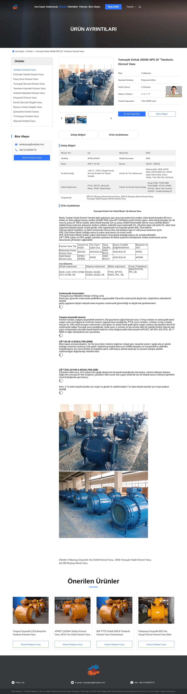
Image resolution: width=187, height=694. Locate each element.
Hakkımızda (52, 7)
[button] (16, 617)
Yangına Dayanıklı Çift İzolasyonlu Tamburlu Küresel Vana (29, 633)
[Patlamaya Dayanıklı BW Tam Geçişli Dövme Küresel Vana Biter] (156, 610)
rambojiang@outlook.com (31, 144)
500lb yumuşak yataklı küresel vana (133, 560)
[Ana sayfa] (15, 7)
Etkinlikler (73, 7)
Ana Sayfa (39, 7)
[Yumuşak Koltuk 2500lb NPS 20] (86, 84)
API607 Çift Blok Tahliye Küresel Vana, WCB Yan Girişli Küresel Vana (72, 633)
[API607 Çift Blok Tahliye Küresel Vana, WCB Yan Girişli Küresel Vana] (72, 610)
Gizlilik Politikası (31, 691)
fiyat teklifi (113, 7)
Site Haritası (16, 691)
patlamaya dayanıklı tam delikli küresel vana (90, 560)
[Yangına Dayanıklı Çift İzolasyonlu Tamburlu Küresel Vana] (31, 610)
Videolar (83, 7)
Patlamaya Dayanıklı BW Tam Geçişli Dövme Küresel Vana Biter (154, 633)
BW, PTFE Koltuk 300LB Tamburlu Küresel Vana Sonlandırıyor (113, 633)
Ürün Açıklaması (118, 134)
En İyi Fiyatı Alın (132, 114)
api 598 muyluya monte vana (73, 563)
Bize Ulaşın (94, 7)
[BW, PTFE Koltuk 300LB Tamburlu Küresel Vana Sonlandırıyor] (114, 610)
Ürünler (63, 7)
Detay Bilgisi (78, 134)
